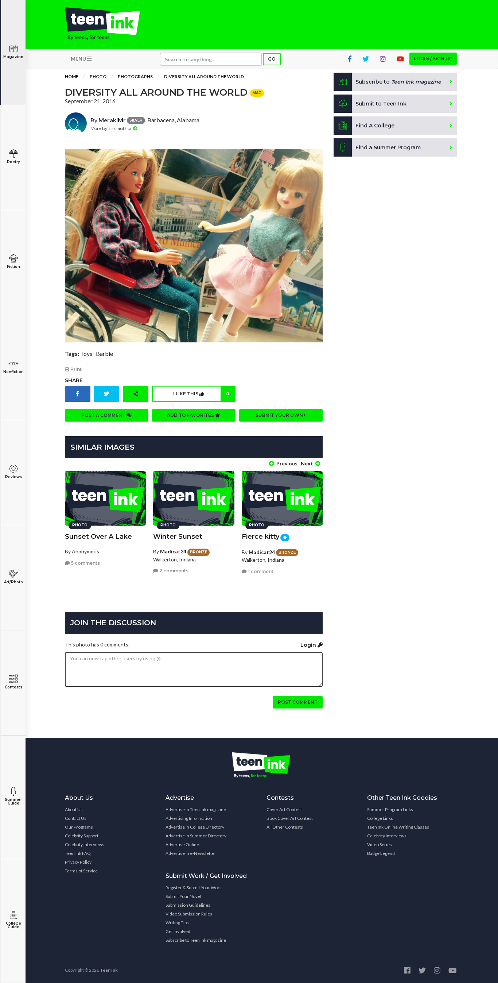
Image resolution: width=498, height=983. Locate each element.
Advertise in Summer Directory (196, 835)
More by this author (111, 128)
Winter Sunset (177, 537)
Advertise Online (182, 844)
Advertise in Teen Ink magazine (196, 809)
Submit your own (280, 415)
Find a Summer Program (388, 147)
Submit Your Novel (183, 896)
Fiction (13, 266)
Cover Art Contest (284, 809)
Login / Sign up (433, 58)
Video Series (379, 844)
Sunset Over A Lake (98, 537)
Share (74, 380)
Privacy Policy (78, 862)
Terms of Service (81, 870)
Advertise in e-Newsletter (191, 853)
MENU (79, 58)
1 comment (260, 571)
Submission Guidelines (188, 905)
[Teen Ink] (110, 23)
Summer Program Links (390, 809)
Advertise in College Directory (195, 827)
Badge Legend (381, 853)
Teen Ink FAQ (78, 853)
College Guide (13, 925)
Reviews (13, 477)
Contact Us (75, 818)
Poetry (13, 162)
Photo (98, 76)
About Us (74, 809)
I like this (201, 393)
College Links (380, 818)
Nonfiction (13, 371)
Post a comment (104, 415)
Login (309, 645)
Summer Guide (13, 801)
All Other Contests (284, 827)
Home (71, 76)
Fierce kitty (260, 537)
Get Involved (178, 931)
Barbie (104, 353)
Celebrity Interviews (84, 844)
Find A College (374, 125)
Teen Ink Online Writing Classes (398, 827)
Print (75, 369)
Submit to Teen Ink (380, 103)
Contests (13, 687)
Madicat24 (173, 551)
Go (272, 59)
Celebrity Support (81, 835)
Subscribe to (398, 81)
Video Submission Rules (189, 914)
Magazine (13, 56)
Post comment (298, 702)
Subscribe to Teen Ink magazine (196, 940)
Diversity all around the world (204, 76)
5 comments (85, 563)
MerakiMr (112, 119)
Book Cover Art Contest (289, 818)
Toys (86, 353)
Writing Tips (177, 922)
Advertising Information (189, 818)
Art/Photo (13, 582)
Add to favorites (191, 415)
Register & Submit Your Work (194, 887)
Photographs (135, 76)
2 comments (173, 570)
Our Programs (79, 827)
